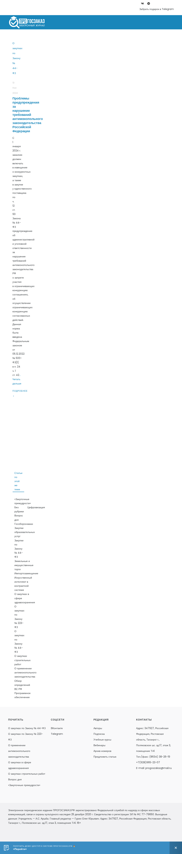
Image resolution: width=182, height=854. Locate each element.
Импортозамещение (26, 573)
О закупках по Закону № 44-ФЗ (122, 36)
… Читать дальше (16, 379)
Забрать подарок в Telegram (156, 9)
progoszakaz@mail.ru (158, 768)
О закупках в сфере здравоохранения (24, 598)
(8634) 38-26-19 (159, 756)
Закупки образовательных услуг (24, 532)
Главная (34, 36)
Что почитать (161, 36)
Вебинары (99, 745)
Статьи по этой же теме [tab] (18, 481)
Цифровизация (36, 507)
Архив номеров (102, 751)
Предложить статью (104, 756)
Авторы (97, 728)
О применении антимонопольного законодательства (25, 672)
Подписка (99, 734)
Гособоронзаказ (23, 524)
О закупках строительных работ (22, 660)
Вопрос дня (18, 517)
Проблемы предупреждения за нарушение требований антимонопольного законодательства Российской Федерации (27, 114)
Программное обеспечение (22, 695)
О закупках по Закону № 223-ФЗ (70, 36)
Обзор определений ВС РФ (22, 685)
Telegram (57, 734)
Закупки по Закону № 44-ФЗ (18, 549)
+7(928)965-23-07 (148, 762)
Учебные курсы (102, 739)
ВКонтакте (57, 728)
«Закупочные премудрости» (22, 501)
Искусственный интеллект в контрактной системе (23, 584)
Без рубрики (19, 509)
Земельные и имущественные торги (23, 565)
